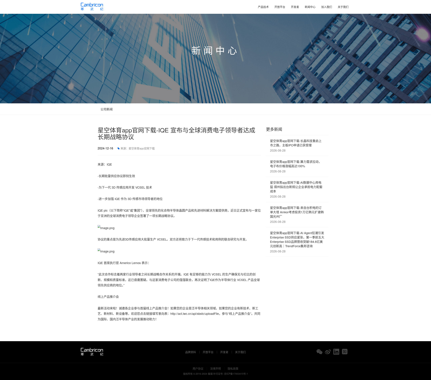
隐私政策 (233, 368)
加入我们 (326, 7)
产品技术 (263, 7)
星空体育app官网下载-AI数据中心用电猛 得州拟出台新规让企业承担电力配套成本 (296, 189)
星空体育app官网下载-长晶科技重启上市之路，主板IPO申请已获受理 (296, 145)
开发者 (295, 7)
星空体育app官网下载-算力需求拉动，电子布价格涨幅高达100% (296, 166)
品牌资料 (190, 352)
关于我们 (343, 7)
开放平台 (279, 7)
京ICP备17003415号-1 (236, 373)
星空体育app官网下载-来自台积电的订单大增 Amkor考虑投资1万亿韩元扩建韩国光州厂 (297, 214)
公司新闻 (106, 109)
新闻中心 (310, 7)
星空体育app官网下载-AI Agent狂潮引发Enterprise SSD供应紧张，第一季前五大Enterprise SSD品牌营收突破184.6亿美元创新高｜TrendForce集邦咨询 (297, 242)
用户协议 (198, 368)
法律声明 (215, 368)
